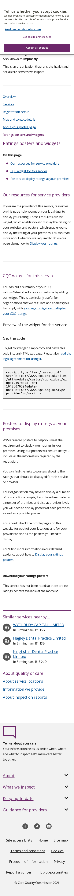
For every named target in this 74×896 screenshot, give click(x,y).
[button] (37, 775)
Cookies (57, 851)
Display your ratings (43, 243)
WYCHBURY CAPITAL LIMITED (38, 624)
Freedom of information (28, 861)
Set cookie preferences (37, 36)
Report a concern (19, 872)
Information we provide (23, 689)
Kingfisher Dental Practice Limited (35, 654)
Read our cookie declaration (23, 29)
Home (43, 840)
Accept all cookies (37, 47)
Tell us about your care (19, 743)
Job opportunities (54, 872)
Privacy (59, 861)
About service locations (23, 681)
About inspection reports (25, 697)
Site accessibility (19, 840)
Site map (61, 840)
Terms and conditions (27, 851)
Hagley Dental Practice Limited (39, 638)
